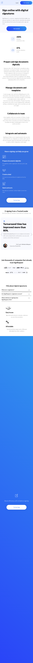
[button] (3, 234)
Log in (17, 2)
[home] (2, 2)
